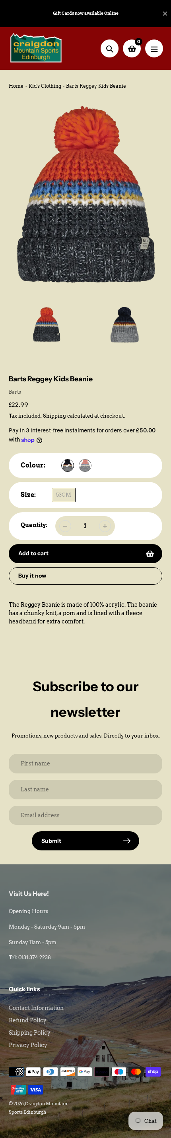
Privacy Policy (28, 1045)
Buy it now (32, 575)
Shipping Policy (30, 1033)
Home (16, 86)
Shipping (54, 416)
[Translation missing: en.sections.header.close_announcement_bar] (165, 14)
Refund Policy (28, 1020)
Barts (15, 392)
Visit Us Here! (29, 893)
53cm (63, 495)
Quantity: (34, 525)
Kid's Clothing (45, 86)
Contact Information (36, 1008)
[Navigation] (154, 48)
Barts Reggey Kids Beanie (96, 86)
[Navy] (67, 465)
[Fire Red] (85, 465)
